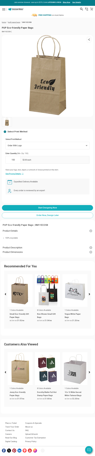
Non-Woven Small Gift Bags (46, 315)
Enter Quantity (17, 153)
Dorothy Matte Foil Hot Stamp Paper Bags (47, 393)
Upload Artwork (31, 434)
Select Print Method (13, 139)
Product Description (12, 247)
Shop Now (66, 2)
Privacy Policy (30, 441)
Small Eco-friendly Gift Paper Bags (19, 315)
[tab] (47, 230)
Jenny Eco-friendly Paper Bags (18, 393)
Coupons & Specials (33, 423)
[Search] (81, 9)
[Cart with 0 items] (91, 9)
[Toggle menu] (3, 9)
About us (29, 427)
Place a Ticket (11, 423)
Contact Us (9, 430)
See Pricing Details (15, 174)
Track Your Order (12, 427)
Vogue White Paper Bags (73, 315)
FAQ (27, 430)
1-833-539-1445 (86, 9)
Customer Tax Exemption (35, 438)
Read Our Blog (11, 438)
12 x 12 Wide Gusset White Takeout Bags (73, 393)
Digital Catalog (11, 441)
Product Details (10, 230)
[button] (6, 294)
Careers (8, 434)
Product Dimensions (13, 252)
